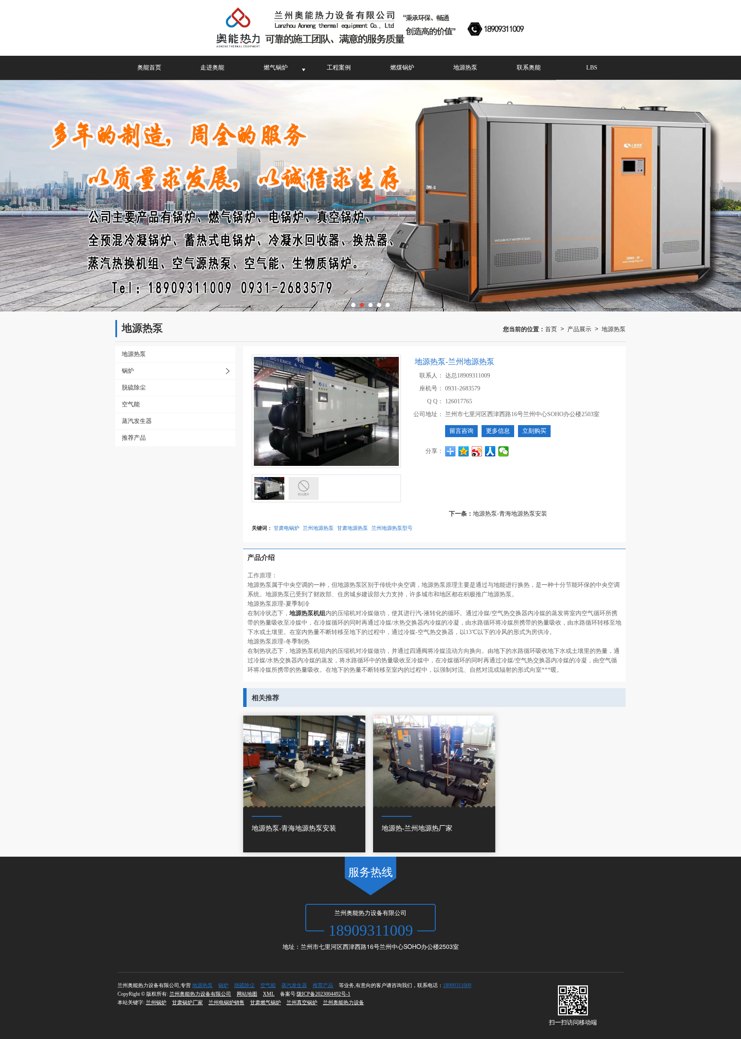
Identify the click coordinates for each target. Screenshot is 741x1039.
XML (268, 994)
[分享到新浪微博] (477, 451)
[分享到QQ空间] (463, 451)
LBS (591, 67)
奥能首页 (149, 67)
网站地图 (247, 994)
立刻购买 (534, 431)
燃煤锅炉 (402, 67)
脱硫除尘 (244, 985)
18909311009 (457, 985)
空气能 (268, 985)
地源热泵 (465, 67)
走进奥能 (212, 67)
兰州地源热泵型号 (392, 527)
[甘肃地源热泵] (370, 195)
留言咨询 (461, 431)
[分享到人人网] (490, 451)
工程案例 (339, 67)
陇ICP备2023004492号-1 (323, 994)
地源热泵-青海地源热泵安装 (510, 513)
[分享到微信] (503, 451)
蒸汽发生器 (294, 985)
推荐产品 (323, 985)
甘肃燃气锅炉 (265, 1003)
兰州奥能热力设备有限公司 (200, 994)
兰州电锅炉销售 (226, 1003)
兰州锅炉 (156, 1003)
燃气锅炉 (276, 67)
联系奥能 (529, 67)
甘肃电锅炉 (286, 527)
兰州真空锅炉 (301, 1003)
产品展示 (579, 328)
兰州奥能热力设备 (343, 1003)
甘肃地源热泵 (352, 527)
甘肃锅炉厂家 (187, 1003)
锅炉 (223, 985)
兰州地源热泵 (318, 527)
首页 (551, 328)
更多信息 (498, 431)
